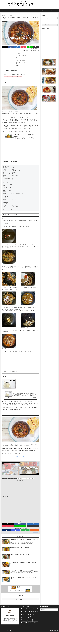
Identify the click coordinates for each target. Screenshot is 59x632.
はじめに (17, 57)
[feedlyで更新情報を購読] (25, 530)
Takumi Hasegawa (10, 615)
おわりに (17, 65)
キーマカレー (24, 478)
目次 (19, 53)
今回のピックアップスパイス (20, 62)
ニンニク (17, 63)
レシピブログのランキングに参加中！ (20, 456)
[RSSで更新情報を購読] (34, 530)
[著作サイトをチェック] (6, 530)
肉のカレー (10, 478)
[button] (36, 47)
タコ (28, 478)
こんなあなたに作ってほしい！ (21, 55)
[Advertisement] (20, 151)
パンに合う (32, 478)
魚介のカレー (14, 478)
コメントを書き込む (20, 599)
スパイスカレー (5, 478)
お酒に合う (19, 478)
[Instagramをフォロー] (15, 530)
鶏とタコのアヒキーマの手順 (20, 60)
